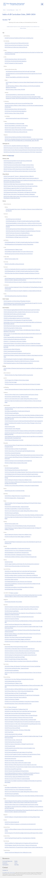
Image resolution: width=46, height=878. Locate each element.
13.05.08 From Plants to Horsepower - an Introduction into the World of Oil (20, 824)
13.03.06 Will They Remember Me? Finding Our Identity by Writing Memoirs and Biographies (24, 430)
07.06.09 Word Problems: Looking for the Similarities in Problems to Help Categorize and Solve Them (23, 356)
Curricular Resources (10, 9)
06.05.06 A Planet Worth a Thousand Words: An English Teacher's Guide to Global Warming (24, 766)
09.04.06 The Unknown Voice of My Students (14, 760)
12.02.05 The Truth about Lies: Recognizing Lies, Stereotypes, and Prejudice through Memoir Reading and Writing (24, 433)
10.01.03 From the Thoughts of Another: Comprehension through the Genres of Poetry (22, 754)
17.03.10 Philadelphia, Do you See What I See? (13, 162)
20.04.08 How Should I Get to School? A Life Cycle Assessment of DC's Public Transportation (23, 152)
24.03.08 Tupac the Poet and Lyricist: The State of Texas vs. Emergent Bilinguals (21, 715)
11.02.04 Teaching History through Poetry (13, 741)
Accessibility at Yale (6, 872)
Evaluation (5, 863)
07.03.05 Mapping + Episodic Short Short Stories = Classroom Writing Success (21, 845)
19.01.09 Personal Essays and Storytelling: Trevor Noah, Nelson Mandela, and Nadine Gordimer (24, 415)
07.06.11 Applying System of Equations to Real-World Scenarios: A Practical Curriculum (21, 361)
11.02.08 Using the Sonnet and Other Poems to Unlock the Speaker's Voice (19, 166)
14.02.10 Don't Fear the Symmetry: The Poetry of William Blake (17, 730)
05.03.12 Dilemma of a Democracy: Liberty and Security (16, 47)
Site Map (16, 864)
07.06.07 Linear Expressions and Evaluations (13, 351)
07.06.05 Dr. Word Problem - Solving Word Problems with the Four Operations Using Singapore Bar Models (23, 346)
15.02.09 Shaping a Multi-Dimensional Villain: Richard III (16, 470)
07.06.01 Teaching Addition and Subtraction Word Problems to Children (18, 337)
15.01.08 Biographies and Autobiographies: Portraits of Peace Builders (19, 244)
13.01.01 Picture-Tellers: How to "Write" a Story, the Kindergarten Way (19, 691)
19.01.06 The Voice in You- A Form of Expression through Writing (18, 550)
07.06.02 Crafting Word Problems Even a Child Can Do (15, 339)
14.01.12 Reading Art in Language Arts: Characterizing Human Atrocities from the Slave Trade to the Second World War (24, 53)
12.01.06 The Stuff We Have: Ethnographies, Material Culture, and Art (18, 190)
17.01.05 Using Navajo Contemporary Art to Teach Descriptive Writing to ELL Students (22, 384)
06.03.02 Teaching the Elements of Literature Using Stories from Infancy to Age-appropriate (24, 389)
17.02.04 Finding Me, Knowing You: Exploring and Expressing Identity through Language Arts (24, 420)
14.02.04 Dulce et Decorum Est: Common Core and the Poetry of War (19, 103)
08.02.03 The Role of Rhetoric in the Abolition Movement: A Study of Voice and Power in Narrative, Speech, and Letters (23, 634)
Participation (6, 864)
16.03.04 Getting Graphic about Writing (13, 681)
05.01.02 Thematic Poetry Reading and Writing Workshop (17, 770)
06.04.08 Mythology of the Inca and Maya (13, 589)
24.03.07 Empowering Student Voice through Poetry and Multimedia (18, 160)
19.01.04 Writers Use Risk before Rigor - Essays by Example (17, 396)
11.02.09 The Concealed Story (11, 750)
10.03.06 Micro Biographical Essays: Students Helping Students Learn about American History (24, 455)
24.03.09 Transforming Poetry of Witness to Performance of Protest (19, 717)
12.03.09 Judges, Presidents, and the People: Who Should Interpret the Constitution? (22, 563)
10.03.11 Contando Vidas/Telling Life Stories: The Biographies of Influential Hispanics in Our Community (23, 457)
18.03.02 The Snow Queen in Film (11, 258)
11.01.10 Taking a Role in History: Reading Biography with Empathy (19, 235)
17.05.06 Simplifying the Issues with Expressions (13, 316)
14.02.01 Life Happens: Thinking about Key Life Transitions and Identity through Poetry (22, 721)
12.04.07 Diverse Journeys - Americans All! (13, 739)
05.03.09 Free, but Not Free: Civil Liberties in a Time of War (17, 45)
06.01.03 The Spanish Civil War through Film (14, 63)
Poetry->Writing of (12, 707)
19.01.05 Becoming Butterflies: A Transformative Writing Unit (17, 411)
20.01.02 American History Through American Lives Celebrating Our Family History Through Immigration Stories (24, 408)
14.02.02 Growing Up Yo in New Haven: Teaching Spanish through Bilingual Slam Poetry (23, 723)
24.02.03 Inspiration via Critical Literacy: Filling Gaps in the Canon (17, 301)
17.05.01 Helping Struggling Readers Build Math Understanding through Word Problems (22, 309)
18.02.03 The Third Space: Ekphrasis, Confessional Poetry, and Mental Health (20, 719)
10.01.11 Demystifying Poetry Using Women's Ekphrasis (16, 295)
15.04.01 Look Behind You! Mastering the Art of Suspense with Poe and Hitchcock (21, 843)
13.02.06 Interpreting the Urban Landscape (13, 734)
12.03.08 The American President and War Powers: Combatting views (19, 37)
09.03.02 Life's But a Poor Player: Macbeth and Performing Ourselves (19, 374)
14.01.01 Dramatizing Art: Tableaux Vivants (13, 249)
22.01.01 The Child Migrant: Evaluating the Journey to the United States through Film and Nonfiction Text (23, 542)
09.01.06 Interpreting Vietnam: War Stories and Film (15, 59)
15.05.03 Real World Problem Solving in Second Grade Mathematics (17, 325)
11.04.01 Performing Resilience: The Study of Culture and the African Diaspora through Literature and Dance (22, 584)
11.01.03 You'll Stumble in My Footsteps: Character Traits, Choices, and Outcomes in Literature (24, 472)
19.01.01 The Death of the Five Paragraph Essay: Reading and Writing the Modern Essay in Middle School (23, 503)
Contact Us (5, 870)
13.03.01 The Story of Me (10, 426)
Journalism (15, 592)
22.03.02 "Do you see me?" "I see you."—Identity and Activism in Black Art (19, 176)
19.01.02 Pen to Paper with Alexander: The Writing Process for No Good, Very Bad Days (22, 666)
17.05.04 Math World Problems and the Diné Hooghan (15, 313)
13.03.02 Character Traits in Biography (12, 428)
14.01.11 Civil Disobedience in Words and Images (14, 123)
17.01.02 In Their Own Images (11, 382)
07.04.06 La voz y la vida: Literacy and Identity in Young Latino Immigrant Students (22, 485)
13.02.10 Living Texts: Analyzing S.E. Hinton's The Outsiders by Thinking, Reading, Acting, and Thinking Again (24, 287)
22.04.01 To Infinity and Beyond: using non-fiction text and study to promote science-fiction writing (23, 830)
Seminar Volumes (23, 28)
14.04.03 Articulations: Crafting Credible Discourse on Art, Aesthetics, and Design (21, 689)
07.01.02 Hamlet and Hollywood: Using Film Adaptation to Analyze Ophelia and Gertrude (23, 282)
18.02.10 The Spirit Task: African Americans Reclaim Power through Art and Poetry (20, 186)
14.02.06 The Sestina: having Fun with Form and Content (16, 725)
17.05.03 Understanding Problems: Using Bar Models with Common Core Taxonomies (21, 311)
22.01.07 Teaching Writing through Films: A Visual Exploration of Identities (20, 838)
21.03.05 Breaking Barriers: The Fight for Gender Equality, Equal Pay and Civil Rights (23, 221)
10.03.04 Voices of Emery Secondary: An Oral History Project (17, 566)
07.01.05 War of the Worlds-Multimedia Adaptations (15, 61)
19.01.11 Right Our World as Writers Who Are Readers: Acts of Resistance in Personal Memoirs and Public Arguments (24, 418)
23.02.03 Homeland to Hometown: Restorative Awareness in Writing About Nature (22, 606)
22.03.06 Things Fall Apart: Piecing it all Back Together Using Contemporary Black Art (21, 178)
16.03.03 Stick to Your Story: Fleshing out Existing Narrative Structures (19, 616)
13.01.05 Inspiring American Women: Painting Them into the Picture (20, 228)
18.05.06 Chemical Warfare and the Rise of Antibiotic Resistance (18, 137)
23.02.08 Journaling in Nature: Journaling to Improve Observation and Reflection (21, 575)
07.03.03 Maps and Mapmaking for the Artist (14, 440)
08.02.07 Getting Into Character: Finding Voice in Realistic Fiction (18, 479)
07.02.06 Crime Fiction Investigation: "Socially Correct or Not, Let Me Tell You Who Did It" (23, 641)
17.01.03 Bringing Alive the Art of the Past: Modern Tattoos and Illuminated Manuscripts (23, 577)
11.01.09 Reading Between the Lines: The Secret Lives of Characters (18, 581)
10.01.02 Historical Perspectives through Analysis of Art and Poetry (18, 752)
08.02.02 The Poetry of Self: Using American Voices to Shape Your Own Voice (19, 169)
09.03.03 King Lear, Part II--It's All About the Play (14, 490)
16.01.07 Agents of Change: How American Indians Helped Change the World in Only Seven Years (24, 83)
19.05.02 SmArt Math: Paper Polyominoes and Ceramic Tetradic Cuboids (18, 184)
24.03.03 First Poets (9, 561)
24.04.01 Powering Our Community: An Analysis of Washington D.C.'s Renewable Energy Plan (23, 147)
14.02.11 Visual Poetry (9, 732)
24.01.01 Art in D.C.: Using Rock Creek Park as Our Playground (16, 145)
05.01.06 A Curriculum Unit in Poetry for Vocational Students (17, 778)
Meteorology (11, 155)
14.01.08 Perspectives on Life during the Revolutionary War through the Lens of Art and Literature (24, 74)
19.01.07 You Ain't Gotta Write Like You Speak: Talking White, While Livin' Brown (21, 398)
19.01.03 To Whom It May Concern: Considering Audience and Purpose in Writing (21, 394)
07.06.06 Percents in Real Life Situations (12, 349)
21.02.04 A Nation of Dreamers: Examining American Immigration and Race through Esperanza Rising (23, 369)
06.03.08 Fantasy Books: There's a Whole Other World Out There (18, 703)
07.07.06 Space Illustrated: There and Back (13, 601)
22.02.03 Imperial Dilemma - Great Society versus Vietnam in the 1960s (20, 94)
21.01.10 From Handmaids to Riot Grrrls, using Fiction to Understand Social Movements (22, 269)
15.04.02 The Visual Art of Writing (12, 618)
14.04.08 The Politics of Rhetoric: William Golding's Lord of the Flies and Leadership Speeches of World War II (23, 86)
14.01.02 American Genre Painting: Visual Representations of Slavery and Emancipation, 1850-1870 (24, 621)
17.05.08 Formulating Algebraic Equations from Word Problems (17, 318)
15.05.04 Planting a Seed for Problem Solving (13, 328)
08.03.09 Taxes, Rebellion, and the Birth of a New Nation (17, 77)
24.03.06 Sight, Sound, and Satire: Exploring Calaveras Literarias (18, 713)
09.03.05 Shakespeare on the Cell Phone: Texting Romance (17, 552)
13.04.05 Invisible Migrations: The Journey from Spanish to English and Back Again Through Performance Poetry (23, 627)
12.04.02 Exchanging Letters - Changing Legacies (15, 497)
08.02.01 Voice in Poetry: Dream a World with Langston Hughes (18, 762)
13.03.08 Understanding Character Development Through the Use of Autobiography (22, 695)
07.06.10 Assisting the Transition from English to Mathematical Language (19, 359)
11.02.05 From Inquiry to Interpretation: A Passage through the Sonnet (19, 743)
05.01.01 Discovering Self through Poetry (13, 768)
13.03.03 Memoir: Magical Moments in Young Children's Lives (17, 495)
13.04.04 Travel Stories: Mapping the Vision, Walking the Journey (18, 624)
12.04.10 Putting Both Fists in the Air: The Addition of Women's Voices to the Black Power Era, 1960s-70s (24, 210)
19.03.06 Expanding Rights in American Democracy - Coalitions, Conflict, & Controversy (24, 223)
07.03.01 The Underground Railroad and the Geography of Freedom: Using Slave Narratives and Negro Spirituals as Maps (23, 482)
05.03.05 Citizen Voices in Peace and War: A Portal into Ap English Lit (19, 129)
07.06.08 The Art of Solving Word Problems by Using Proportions (17, 353)
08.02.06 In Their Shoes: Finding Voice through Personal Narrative (18, 637)
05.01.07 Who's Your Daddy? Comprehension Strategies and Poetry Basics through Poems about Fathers (23, 781)
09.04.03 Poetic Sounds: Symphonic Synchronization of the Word (18, 756)
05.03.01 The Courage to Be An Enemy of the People (15, 127)
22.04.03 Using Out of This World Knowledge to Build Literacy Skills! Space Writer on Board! (24, 832)
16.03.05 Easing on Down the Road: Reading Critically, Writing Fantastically (20, 525)
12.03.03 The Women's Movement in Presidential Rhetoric (18, 233)
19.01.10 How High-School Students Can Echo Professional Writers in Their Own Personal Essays (23, 401)
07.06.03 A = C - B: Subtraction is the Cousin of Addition (15, 341)
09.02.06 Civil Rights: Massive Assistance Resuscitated (16, 462)
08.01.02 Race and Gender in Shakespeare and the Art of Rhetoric (18, 554)
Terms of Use (12, 872)
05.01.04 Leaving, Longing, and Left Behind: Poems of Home (17, 776)
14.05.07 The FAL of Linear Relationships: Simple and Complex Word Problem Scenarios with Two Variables (23, 334)
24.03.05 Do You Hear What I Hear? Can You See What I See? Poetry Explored (20, 571)
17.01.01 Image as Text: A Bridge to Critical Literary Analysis (17, 380)
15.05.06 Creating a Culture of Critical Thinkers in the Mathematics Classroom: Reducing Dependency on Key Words (22, 330)
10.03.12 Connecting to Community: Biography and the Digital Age (18, 460)
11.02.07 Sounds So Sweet (10, 746)
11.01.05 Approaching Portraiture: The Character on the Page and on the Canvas (20, 192)
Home (4, 9)
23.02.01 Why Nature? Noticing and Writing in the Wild (16, 646)
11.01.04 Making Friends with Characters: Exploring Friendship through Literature (21, 474)
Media (11, 592)
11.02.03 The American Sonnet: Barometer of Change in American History (19, 164)
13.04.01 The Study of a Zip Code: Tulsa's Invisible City (16, 697)
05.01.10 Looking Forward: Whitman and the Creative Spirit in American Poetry (20, 171)
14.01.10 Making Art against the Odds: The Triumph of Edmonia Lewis (18, 188)
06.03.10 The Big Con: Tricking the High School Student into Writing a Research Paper (22, 816)
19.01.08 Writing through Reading (12, 413)
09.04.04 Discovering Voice (10, 758)
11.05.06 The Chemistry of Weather (12, 699)
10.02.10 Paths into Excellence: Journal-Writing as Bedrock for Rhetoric (19, 587)
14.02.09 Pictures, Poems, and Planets (12, 727)
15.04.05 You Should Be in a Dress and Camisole (14, 264)
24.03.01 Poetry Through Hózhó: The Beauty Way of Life (16, 709)
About (15, 863)
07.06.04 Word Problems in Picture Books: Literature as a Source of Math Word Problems (22, 343)
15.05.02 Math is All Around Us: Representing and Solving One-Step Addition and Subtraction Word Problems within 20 (23, 323)
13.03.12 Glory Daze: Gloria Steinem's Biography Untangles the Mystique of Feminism (23, 230)
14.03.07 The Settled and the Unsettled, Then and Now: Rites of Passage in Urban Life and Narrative (23, 423)
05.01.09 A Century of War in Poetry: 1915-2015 (15, 89)
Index (17, 9)
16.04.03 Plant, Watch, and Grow (11, 579)
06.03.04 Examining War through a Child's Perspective (17, 118)
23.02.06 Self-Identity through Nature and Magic (15, 657)
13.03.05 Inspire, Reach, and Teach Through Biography (16, 448)
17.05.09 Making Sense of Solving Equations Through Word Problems (18, 320)
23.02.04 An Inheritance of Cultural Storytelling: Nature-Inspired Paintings (20, 652)
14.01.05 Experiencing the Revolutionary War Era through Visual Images (20, 71)
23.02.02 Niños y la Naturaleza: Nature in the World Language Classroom (20, 573)
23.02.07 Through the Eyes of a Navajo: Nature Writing (16, 659)
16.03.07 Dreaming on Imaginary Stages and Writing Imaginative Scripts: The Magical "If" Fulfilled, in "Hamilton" (23, 528)
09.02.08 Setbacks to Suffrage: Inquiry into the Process (17, 237)
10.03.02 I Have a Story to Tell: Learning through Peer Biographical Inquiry (20, 450)
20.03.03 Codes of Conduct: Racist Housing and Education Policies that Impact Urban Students (23, 149)
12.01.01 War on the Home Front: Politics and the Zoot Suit (17, 43)
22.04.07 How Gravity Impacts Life (12, 822)
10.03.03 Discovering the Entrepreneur (13, 453)
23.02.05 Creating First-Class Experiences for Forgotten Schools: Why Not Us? (21, 654)
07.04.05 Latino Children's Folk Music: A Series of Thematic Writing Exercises (20, 556)
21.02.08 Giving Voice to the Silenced (13, 219)
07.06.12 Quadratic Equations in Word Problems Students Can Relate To (18, 363)
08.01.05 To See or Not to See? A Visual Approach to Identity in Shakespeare (19, 194)
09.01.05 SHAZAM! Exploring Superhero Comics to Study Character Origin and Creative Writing (23, 476)
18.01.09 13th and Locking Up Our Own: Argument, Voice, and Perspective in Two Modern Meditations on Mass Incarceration (23, 613)
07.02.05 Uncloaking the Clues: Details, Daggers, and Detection (17, 536)
